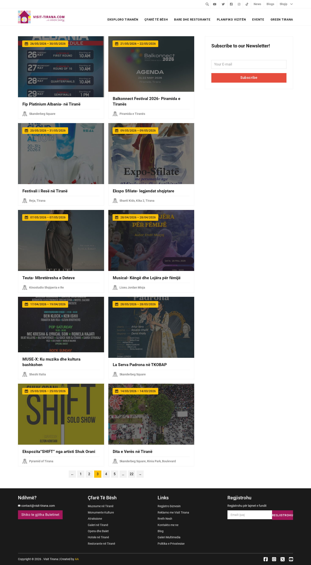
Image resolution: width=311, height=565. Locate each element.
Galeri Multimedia (169, 537)
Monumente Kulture (101, 512)
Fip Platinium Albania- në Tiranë (51, 104)
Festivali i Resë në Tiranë (44, 191)
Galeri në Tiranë (98, 525)
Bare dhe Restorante (192, 19)
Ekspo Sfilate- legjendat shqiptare (143, 191)
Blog (161, 531)
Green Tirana (282, 19)
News (257, 4)
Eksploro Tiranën (122, 19)
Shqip (283, 4)
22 (131, 474)
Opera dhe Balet (98, 531)
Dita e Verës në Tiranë (132, 451)
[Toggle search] (207, 4)
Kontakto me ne (168, 525)
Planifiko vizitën (231, 19)
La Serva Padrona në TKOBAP (140, 364)
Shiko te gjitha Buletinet (40, 515)
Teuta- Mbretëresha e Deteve (48, 278)
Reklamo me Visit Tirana (173, 512)
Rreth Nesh (165, 518)
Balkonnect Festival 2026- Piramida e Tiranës (146, 101)
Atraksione (95, 518)
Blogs (270, 4)
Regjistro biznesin (169, 506)
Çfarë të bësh (156, 19)
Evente (258, 19)
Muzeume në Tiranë (100, 506)
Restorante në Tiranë (101, 543)
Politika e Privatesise (171, 543)
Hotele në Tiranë (98, 537)
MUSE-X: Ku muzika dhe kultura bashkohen (51, 362)
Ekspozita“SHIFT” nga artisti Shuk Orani (58, 451)
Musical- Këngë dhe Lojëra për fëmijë (146, 278)
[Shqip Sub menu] (291, 4)
